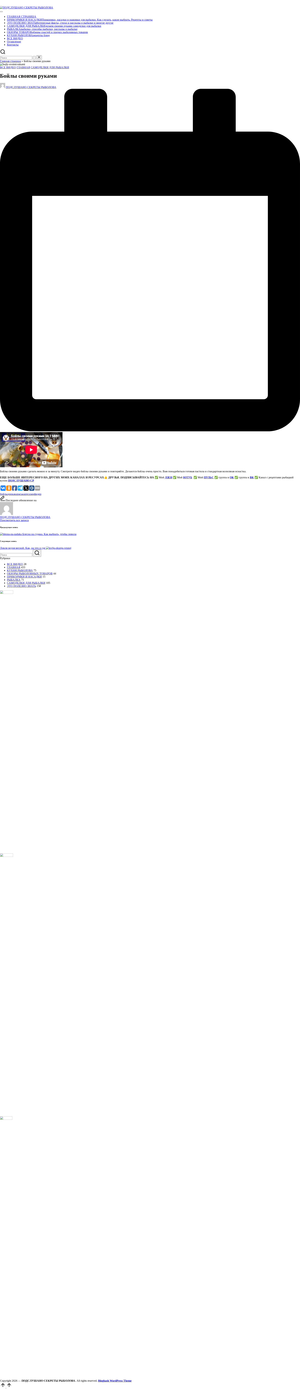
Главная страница (10, 61)
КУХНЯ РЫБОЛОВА (20, 570)
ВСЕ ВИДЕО (8, 67)
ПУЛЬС (209, 477)
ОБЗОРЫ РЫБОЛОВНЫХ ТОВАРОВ (30, 573)
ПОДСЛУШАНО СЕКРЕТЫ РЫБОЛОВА (25, 517)
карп (25, 494)
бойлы (4, 494)
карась (18, 494)
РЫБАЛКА (13, 579)
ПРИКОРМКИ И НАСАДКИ (24, 576)
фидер (37, 494)
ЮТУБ (187, 477)
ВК (252, 477)
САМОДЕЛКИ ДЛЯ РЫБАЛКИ (50, 67)
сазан (31, 494)
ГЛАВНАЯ (23, 67)
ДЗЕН (168, 477)
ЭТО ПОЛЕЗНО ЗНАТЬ (21, 586)
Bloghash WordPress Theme (115, 1380)
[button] (34, 58)
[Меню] (1, 11)
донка (11, 494)
